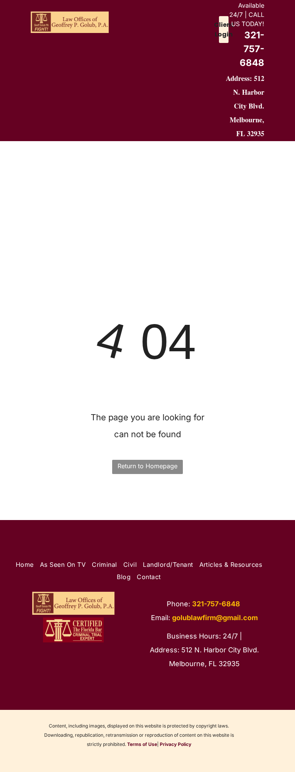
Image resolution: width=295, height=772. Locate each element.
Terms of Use (142, 744)
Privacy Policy (175, 744)
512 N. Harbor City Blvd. (248, 92)
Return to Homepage (147, 466)
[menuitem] (33, 163)
